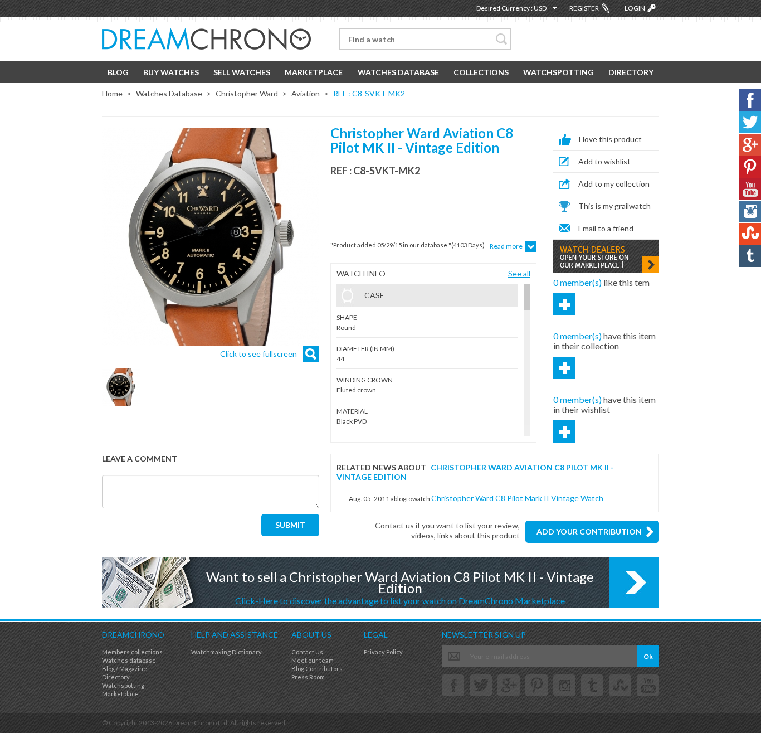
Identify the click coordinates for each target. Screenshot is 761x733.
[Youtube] (648, 685)
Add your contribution (589, 531)
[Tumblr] (592, 685)
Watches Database (398, 72)
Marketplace (314, 72)
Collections (481, 72)
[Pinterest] (536, 685)
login (635, 8)
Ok (648, 656)
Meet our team (312, 660)
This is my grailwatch (614, 206)
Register (584, 8)
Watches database (129, 660)
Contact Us (307, 652)
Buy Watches (171, 72)
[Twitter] (481, 685)
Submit (290, 525)
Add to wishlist (604, 161)
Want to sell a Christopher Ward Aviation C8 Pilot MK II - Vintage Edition (400, 587)
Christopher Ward (247, 93)
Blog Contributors (317, 668)
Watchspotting (558, 72)
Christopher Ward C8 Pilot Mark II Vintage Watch (517, 498)
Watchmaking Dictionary (226, 652)
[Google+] (508, 685)
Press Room (308, 677)
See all (519, 273)
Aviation (305, 93)
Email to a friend (605, 228)
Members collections (132, 652)
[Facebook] (453, 685)
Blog (118, 72)
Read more (506, 246)
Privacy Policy (383, 652)
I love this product (610, 139)
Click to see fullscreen (258, 353)
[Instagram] (564, 685)
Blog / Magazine (124, 668)
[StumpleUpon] (620, 685)
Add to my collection (614, 183)
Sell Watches (241, 72)
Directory (630, 72)
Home (112, 93)
